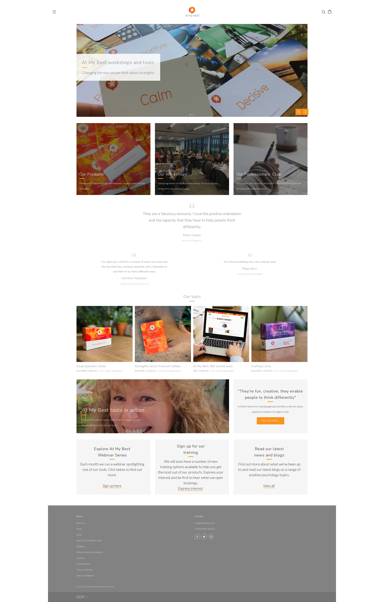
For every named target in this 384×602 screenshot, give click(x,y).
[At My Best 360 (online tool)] (221, 334)
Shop (78, 528)
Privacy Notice (83, 563)
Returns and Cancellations (89, 552)
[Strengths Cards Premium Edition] (163, 334)
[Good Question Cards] (104, 334)
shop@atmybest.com (204, 523)
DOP (80, 597)
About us (80, 523)
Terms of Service (84, 569)
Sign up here (111, 485)
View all (269, 485)
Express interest (190, 488)
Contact (80, 558)
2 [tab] (193, 114)
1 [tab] (190, 114)
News (79, 534)
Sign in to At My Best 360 (88, 540)
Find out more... (270, 420)
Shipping (80, 546)
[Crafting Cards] (279, 334)
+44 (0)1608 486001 (204, 528)
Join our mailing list (85, 575)
